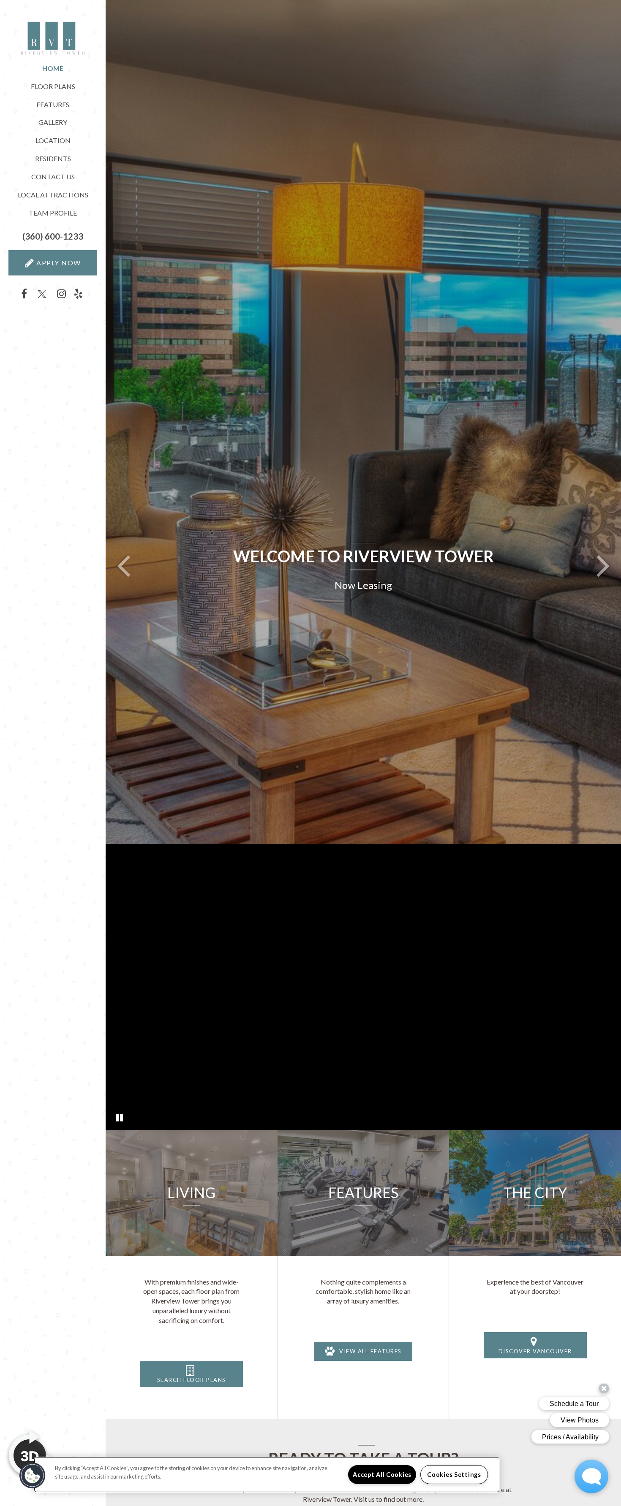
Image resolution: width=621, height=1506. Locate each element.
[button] (52, 236)
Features (52, 104)
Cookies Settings (454, 1474)
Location (53, 140)
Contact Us (53, 177)
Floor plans (53, 86)
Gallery (52, 122)
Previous (123, 565)
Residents (53, 158)
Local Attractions (53, 195)
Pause (119, 1118)
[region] (267, 1475)
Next (603, 565)
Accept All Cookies (382, 1474)
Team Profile (53, 213)
